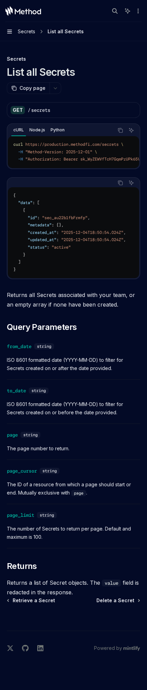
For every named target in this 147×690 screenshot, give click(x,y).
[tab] (18, 130)
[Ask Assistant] (131, 130)
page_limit (20, 515)
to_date (16, 390)
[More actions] (138, 11)
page (12, 435)
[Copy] (132, 110)
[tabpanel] (73, 152)
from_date (19, 346)
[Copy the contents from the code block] (120, 130)
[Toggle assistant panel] (127, 11)
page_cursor (22, 471)
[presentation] (73, 152)
